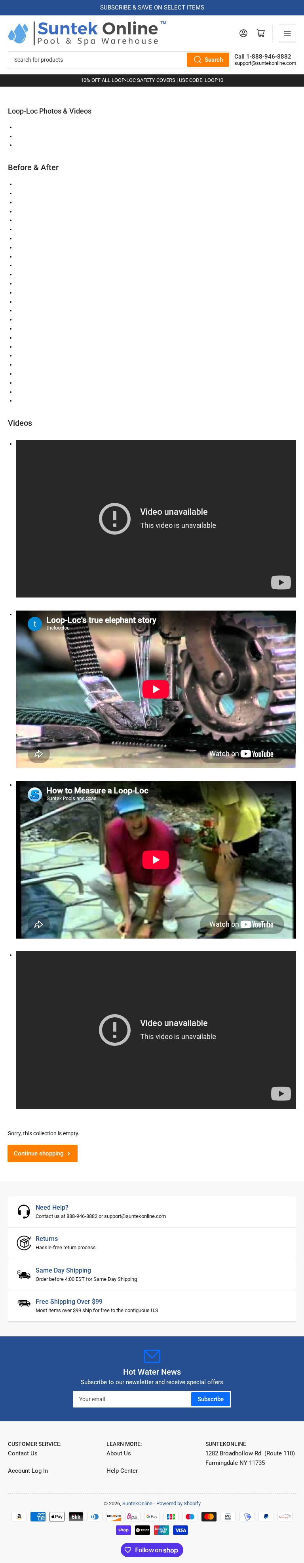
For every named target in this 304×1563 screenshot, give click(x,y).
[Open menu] (287, 33)
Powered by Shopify (178, 1503)
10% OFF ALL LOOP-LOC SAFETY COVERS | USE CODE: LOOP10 (152, 80)
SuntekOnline (137, 1503)
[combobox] (119, 59)
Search (214, 59)
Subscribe (211, 1399)
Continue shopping (39, 1153)
